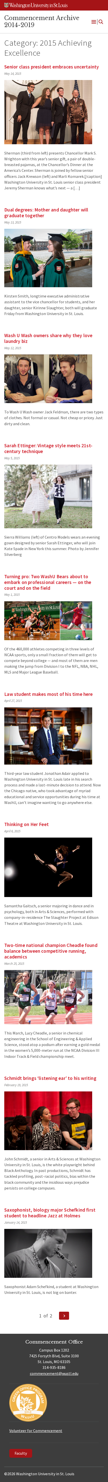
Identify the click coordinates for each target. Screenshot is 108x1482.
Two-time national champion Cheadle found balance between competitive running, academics (50, 951)
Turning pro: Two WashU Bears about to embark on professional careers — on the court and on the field (47, 582)
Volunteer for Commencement (35, 1430)
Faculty (21, 1453)
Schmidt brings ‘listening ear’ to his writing (50, 1078)
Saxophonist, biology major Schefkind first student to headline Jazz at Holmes (49, 1213)
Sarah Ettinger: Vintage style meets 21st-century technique (48, 448)
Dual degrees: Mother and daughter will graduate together (46, 212)
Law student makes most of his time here (48, 694)
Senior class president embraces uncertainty (51, 67)
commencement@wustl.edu (54, 1373)
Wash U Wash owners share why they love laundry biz (48, 338)
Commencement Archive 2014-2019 (41, 22)
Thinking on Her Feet (26, 824)
